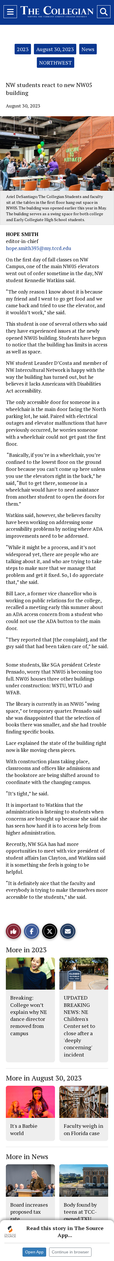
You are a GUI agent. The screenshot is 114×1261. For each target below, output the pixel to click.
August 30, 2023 (55, 49)
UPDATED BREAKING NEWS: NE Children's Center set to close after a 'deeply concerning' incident (79, 1026)
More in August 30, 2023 (44, 1078)
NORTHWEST (55, 62)
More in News (27, 1156)
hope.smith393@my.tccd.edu (38, 248)
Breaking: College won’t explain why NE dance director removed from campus (28, 1015)
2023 (23, 49)
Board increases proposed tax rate (29, 1211)
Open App (34, 1252)
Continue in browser (70, 1252)
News (88, 49)
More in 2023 (26, 949)
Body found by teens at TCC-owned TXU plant (80, 1215)
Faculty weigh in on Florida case (83, 1129)
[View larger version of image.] (57, 153)
